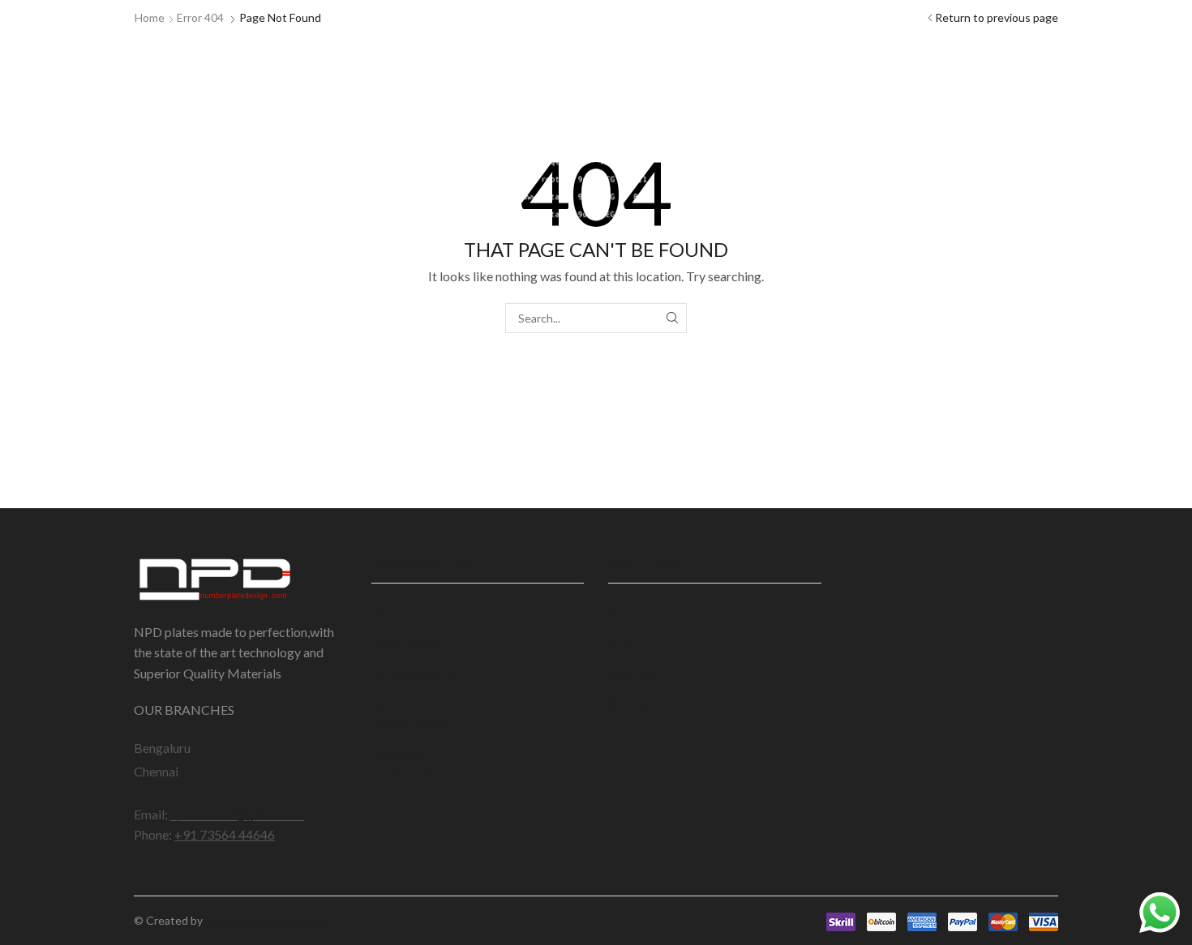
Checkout (635, 673)
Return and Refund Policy (409, 713)
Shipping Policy (414, 673)
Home (150, 17)
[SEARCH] (672, 318)
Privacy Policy (411, 644)
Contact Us (639, 614)
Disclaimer (401, 614)
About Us (635, 644)
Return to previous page (996, 17)
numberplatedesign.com (266, 920)
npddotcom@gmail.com (237, 814)
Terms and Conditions (401, 764)
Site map (632, 703)
